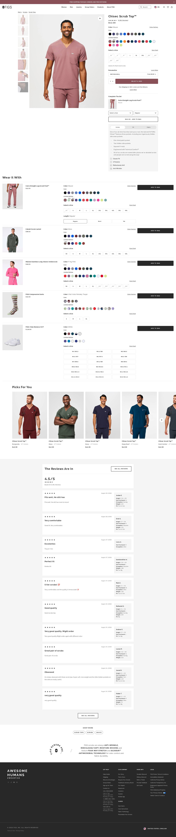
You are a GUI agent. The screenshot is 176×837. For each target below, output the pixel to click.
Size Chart (155, 50)
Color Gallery (154, 27)
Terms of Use (11, 830)
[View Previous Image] (33, 61)
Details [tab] (118, 127)
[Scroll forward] (162, 420)
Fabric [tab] (148, 127)
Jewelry (79, 7)
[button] (23, 19)
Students (100, 7)
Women (64, 7)
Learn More (154, 70)
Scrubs (25, 12)
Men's (20, 12)
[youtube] (14, 782)
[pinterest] (17, 782)
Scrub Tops (32, 12)
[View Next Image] (100, 61)
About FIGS (111, 7)
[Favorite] (168, 7)
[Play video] (100, 18)
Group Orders (89, 7)
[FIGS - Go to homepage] (7, 7)
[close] (174, 2)
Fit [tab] (133, 127)
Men (71, 7)
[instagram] (8, 782)
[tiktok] (11, 782)
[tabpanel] (133, 150)
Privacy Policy (20, 830)
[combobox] (111, 81)
